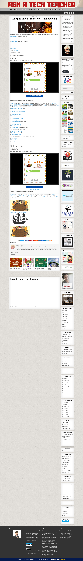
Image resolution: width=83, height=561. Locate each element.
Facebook (27, 240)
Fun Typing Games (65, 138)
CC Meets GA (64, 363)
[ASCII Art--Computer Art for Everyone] (64, 130)
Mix (50, 240)
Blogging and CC (65, 353)
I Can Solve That (65, 490)
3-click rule (64, 486)
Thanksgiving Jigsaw (15, 122)
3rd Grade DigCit (65, 408)
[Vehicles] (64, 118)
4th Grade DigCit (65, 410)
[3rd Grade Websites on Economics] (70, 112)
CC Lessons (64, 359)
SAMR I (63, 324)
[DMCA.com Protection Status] (65, 522)
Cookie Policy (17, 9)
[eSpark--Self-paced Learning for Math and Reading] (64, 112)
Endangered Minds (65, 365)
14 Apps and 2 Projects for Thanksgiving (34, 18)
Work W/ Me (45, 9)
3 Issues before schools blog (67, 351)
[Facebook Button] (66, 13)
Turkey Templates (13, 36)
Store (56, 9)
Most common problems (66, 494)
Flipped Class (64, 314)
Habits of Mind (64, 318)
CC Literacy (64, 361)
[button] (32, 89)
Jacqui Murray (12, 103)
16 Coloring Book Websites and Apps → (51, 273)
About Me (51, 9)
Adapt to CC (64, 378)
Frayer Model (64, 316)
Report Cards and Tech (66, 343)
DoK (63, 312)
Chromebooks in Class (66, 370)
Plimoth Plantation (14, 112)
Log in (63, 509)
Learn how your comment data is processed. (33, 306)
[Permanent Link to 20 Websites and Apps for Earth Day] (53, 262)
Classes (39, 9)
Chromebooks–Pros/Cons (67, 372)
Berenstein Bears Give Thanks (16, 40)
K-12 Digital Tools (31, 9)
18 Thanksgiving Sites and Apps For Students (19, 225)
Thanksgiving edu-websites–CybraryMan (18, 115)
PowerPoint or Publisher (66, 480)
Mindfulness (64, 320)
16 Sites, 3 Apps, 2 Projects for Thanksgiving (18, 212)
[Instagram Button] (71, 13)
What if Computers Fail (66, 496)
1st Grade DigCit (65, 404)
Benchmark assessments (67, 336)
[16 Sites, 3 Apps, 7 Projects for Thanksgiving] (20, 236)
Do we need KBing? (65, 462)
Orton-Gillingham (65, 322)
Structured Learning (65, 503)
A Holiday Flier (13, 48)
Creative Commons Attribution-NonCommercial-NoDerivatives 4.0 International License (33, 552)
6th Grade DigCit (65, 414)
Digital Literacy (65, 310)
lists (15, 242)
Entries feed (64, 511)
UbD (63, 328)
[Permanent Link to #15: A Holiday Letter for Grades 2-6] (28, 262)
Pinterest (32, 240)
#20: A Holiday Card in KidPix (15, 268)
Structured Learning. (31, 106)
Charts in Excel (65, 422)
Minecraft (64, 492)
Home (11, 9)
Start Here (24, 9)
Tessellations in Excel (66, 428)
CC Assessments (65, 338)
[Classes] (64, 124)
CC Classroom (65, 392)
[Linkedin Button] (69, 13)
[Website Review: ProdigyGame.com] (64, 106)
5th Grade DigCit (65, 412)
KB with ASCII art (65, 472)
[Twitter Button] (64, 13)
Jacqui (21, 245)
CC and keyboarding (66, 386)
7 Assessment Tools (66, 334)
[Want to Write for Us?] (70, 106)
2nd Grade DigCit (65, 406)
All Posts (61, 9)
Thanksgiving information (15, 121)
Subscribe (66, 71)
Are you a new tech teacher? (67, 434)
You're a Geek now (65, 445)
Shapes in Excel (65, 426)
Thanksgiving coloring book (16, 114)
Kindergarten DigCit (65, 416)
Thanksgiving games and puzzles (17, 118)
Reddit (36, 240)
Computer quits (65, 488)
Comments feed (65, 513)
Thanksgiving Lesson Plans (16, 124)
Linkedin (47, 240)
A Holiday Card (14, 47)
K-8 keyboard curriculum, (18, 104)
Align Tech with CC (65, 380)
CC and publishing (65, 388)
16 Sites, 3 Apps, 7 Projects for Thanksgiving (18, 237)
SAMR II (63, 326)
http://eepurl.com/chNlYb (34, 98)
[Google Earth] (70, 124)
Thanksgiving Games (15, 117)
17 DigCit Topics (65, 402)
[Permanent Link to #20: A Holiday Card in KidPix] (16, 262)
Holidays (35, 16)
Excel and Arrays (65, 424)
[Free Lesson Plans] (70, 118)
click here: (16, 50)
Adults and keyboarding (66, 458)
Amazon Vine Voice (14, 105)
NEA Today (44, 105)
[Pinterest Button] (68, 13)
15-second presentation (66, 478)
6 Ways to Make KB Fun (66, 456)
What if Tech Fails (65, 498)
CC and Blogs (64, 384)
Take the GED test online (66, 144)
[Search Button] (73, 13)
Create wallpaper (65, 450)
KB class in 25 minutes (66, 470)
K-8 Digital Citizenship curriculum (27, 104)
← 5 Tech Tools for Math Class (15, 273)
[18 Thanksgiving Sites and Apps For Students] (20, 223)
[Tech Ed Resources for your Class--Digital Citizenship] (70, 130)
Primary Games (14, 41)
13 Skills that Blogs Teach (67, 349)
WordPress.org (65, 515)
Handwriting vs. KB (65, 464)
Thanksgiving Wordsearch (16, 125)
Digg (43, 240)
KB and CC (64, 468)
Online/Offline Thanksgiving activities (18, 111)
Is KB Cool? (64, 466)
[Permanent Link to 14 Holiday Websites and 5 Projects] (41, 262)
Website (13, 254)
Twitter (23, 240)
